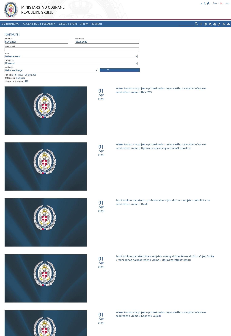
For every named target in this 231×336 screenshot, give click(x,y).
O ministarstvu (10, 24)
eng (227, 3)
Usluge (62, 24)
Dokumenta (48, 24)
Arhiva (84, 24)
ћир (215, 3)
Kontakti (96, 24)
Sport (73, 24)
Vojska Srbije (30, 24)
